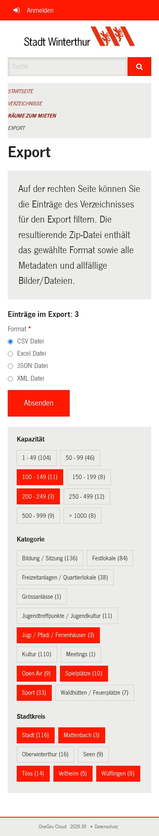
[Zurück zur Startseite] (79, 39)
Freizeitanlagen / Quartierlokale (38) (65, 577)
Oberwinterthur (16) (45, 754)
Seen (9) (93, 754)
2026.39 (78, 826)
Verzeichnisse (25, 104)
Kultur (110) (36, 654)
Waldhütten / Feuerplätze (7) (94, 692)
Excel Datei (31, 353)
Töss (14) (33, 773)
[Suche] (140, 66)
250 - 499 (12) (86, 496)
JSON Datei (32, 365)
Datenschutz (108, 826)
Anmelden (40, 10)
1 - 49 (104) (36, 458)
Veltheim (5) (73, 773)
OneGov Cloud (54, 826)
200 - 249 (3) (38, 496)
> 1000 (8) (82, 516)
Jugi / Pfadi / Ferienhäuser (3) (58, 635)
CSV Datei (30, 341)
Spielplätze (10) (83, 673)
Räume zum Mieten (32, 116)
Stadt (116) (35, 735)
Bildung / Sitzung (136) (49, 558)
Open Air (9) (36, 673)
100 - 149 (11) (39, 477)
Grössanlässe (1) (41, 596)
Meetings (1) (80, 654)
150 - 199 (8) (88, 477)
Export (16, 128)
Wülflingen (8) (118, 773)
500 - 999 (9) (38, 516)
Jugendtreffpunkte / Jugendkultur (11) (67, 616)
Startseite (20, 91)
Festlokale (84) (110, 558)
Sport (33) (34, 692)
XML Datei (30, 378)
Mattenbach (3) (81, 735)
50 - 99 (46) (80, 458)
